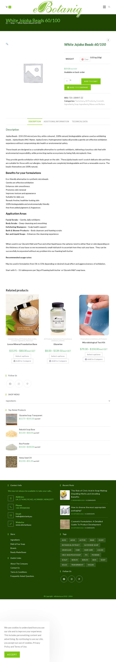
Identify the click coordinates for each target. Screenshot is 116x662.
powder (95, 555)
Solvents (62, 341)
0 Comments (90, 500)
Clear (86, 59)
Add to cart (91, 81)
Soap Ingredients (81, 104)
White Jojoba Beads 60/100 (29, 23)
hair (78, 550)
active (83, 540)
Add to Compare (78, 87)
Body (101, 540)
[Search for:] (108, 7)
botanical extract (71, 545)
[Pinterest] (27, 384)
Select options (22, 356)
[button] (7, 44)
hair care (88, 550)
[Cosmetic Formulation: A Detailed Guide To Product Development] (65, 524)
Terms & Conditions (18, 572)
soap (103, 560)
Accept (12, 654)
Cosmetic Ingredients (18, 341)
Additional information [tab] (56, 121)
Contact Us (15, 568)
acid (64, 540)
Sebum (75, 560)
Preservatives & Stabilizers (89, 339)
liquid (100, 550)
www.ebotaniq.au (23, 525)
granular (66, 550)
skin (94, 560)
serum (85, 560)
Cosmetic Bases (13, 339)
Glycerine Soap (91, 545)
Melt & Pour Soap (17, 544)
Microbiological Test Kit (93, 342)
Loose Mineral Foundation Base (22, 344)
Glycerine (57, 344)
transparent (77, 565)
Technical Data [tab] (80, 121)
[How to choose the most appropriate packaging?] (65, 510)
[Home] (7, 23)
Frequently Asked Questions (22, 576)
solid (64, 565)
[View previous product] (108, 40)
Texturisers (79, 101)
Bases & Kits (32, 339)
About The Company (19, 564)
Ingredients (11, 401)
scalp (64, 560)
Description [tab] (35, 121)
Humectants (57, 339)
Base (92, 540)
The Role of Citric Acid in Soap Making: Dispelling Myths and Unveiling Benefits (89, 493)
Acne (72, 540)
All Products (90, 101)
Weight (70, 59)
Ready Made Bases (18, 552)
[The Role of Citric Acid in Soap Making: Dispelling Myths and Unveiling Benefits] (65, 495)
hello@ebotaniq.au (24, 516)
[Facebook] (10, 384)
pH (86, 555)
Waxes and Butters (97, 104)
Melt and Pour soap (71, 555)
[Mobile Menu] (104, 7)
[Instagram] (19, 384)
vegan (91, 565)
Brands (13, 548)
